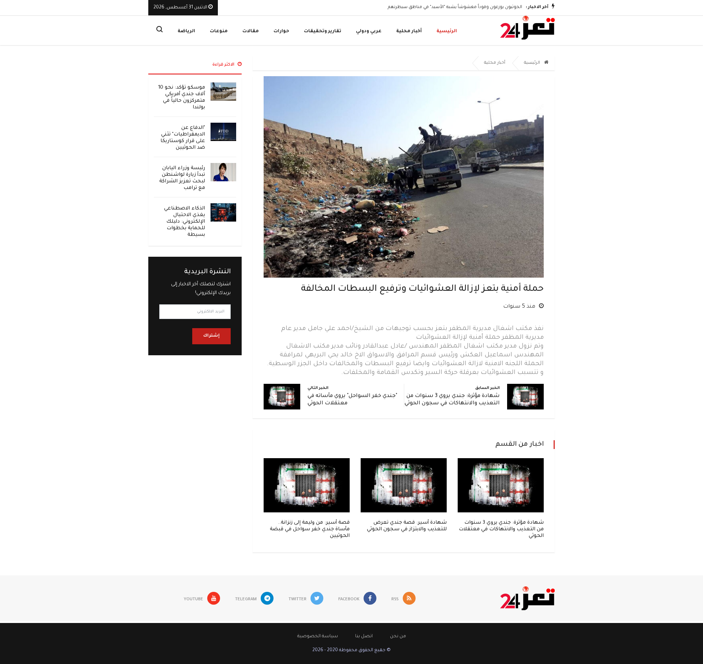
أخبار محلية (409, 31)
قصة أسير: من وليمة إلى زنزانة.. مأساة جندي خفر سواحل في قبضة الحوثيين (310, 529)
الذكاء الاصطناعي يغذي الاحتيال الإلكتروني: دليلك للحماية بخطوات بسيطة (184, 222)
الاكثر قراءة (223, 65)
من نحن (398, 636)
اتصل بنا (364, 636)
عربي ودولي (369, 31)
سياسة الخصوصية (317, 636)
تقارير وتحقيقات (322, 31)
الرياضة (186, 31)
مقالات (250, 31)
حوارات (281, 31)
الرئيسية (446, 31)
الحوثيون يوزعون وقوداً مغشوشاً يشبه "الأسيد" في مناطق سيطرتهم (455, 7)
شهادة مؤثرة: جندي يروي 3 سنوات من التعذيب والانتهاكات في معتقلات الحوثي (501, 529)
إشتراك (211, 336)
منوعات (219, 31)
